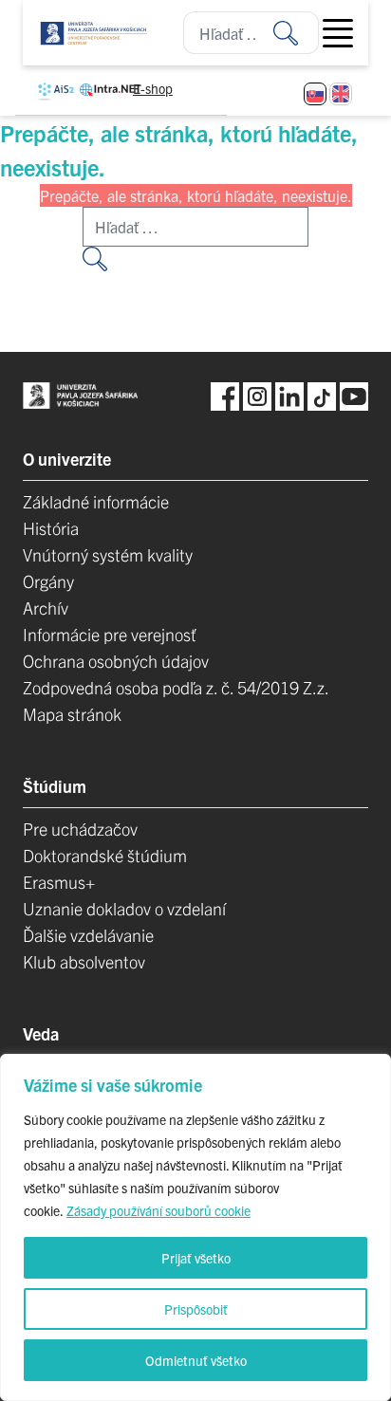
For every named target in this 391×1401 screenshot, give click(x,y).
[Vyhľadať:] (296, 32)
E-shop (153, 88)
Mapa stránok (72, 714)
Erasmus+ (59, 882)
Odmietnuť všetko (196, 1360)
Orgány (48, 581)
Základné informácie (96, 501)
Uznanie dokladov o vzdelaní (124, 908)
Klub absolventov (84, 961)
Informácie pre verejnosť (109, 634)
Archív (45, 607)
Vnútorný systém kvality (108, 554)
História (51, 528)
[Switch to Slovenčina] (315, 93)
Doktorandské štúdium (105, 855)
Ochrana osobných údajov (116, 661)
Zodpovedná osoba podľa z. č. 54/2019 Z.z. (176, 687)
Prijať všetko (196, 1257)
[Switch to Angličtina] (340, 93)
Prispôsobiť (196, 1309)
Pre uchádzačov (80, 828)
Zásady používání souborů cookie (158, 1210)
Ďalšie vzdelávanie (88, 935)
